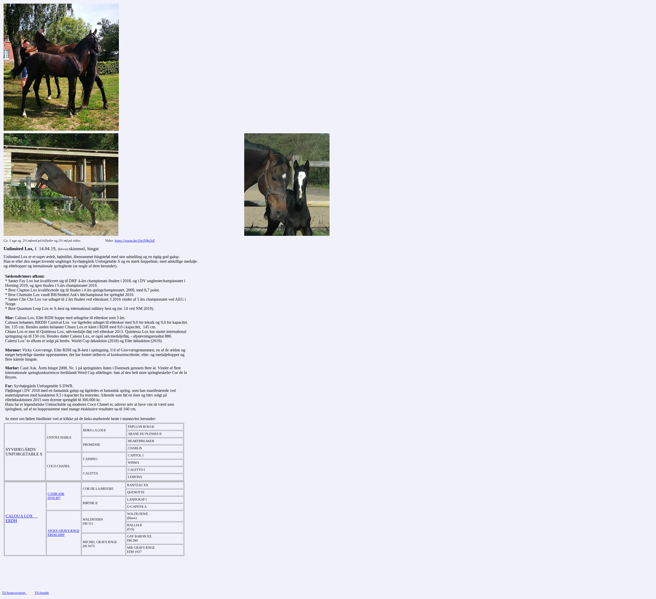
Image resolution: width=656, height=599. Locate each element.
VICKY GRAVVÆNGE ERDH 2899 (63, 533)
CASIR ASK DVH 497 (56, 496)
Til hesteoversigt (14, 593)
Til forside (42, 593)
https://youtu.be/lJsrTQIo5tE (135, 240)
